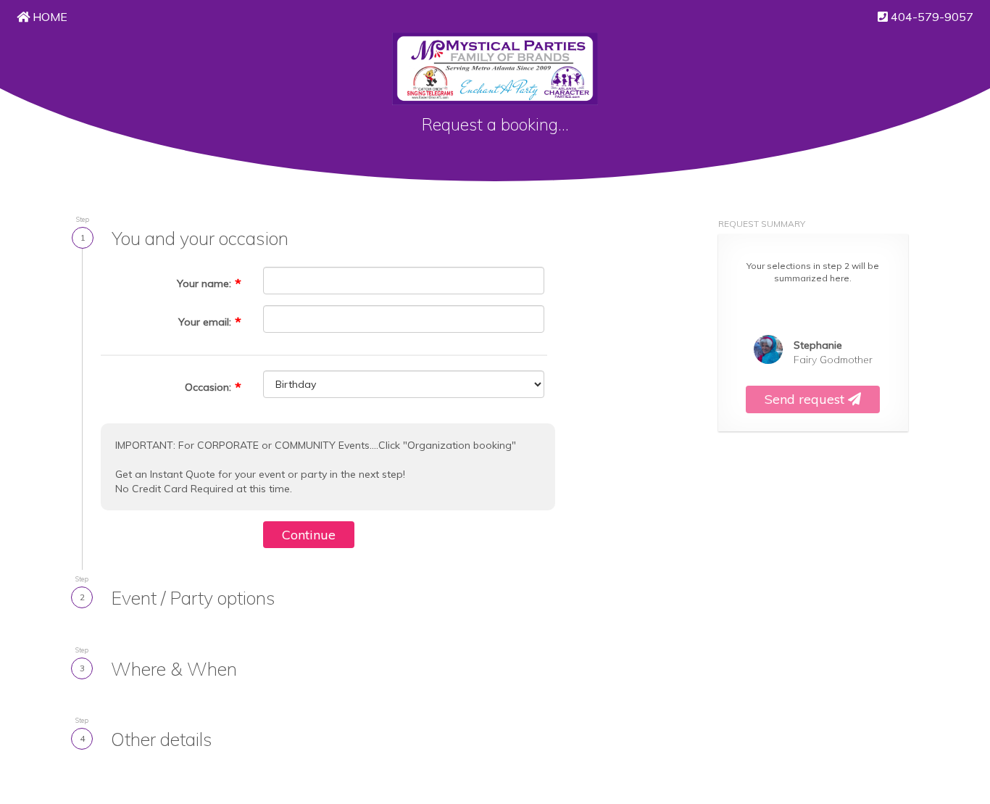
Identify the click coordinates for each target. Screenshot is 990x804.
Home (48, 16)
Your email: (204, 321)
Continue (309, 534)
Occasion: (208, 387)
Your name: (204, 283)
